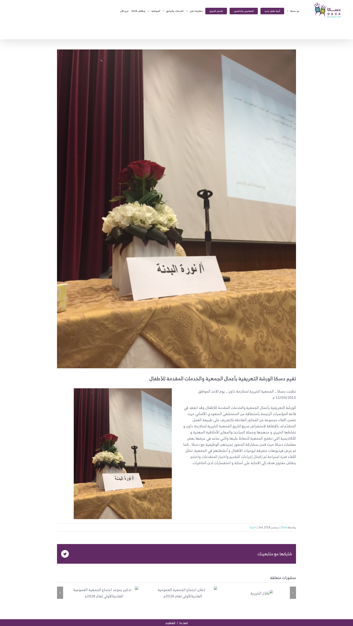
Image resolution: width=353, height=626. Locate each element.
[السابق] (60, 593)
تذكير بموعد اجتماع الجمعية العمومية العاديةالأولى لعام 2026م (111, 593)
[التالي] (293, 593)
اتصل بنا (184, 622)
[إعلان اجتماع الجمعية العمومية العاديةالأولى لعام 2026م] (183, 593)
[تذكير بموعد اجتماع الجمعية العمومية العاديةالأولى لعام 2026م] (104, 593)
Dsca (284, 527)
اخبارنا (253, 527)
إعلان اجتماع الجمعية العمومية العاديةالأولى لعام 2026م (190, 593)
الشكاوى (170, 622)
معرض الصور (97, 593)
